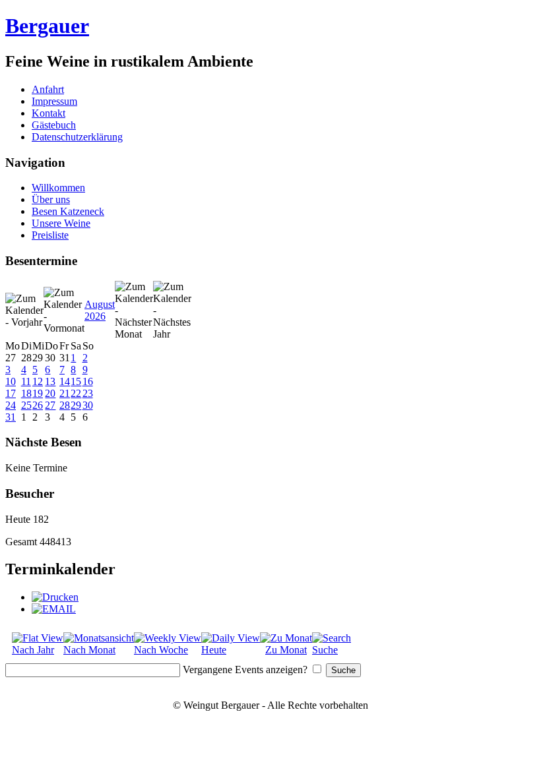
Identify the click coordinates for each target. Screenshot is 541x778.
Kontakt (48, 113)
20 (50, 393)
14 (64, 381)
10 (10, 381)
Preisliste (50, 235)
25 (26, 405)
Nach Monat (89, 649)
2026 (95, 316)
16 (87, 381)
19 (37, 393)
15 (76, 381)
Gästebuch (54, 125)
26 (37, 405)
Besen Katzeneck (68, 211)
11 (26, 381)
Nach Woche (161, 649)
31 (10, 417)
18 (26, 393)
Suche (325, 649)
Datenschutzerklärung (77, 136)
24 (10, 405)
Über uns (51, 199)
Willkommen (58, 187)
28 (64, 405)
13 (50, 381)
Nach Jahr (33, 649)
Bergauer (47, 26)
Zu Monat (286, 649)
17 (10, 393)
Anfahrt (48, 89)
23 (87, 393)
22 (76, 393)
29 (76, 405)
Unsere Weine (61, 223)
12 (37, 381)
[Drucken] (55, 597)
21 (64, 393)
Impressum (54, 101)
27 (50, 405)
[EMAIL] (54, 608)
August (99, 304)
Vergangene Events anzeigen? (245, 669)
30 (87, 405)
